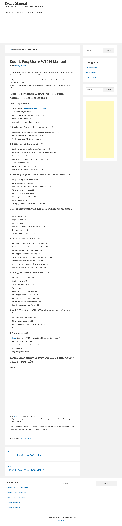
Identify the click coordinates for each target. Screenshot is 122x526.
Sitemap (61, 520)
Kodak (14, 338)
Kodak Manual (16, 3)
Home (9, 49)
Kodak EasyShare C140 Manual (15, 498)
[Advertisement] (61, 29)
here (15, 416)
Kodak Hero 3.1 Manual (12, 503)
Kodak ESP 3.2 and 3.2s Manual (15, 492)
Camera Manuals (91, 67)
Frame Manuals (25, 438)
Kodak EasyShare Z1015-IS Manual (16, 487)
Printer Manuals (91, 77)
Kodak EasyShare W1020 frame (34, 108)
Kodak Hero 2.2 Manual (12, 508)
